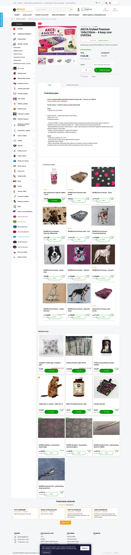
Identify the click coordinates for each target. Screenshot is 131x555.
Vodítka (20, 140)
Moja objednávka (70, 3)
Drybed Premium (17, 54)
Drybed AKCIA (16, 47)
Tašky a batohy (22, 156)
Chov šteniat (21, 98)
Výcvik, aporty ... (22, 166)
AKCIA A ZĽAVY (22, 257)
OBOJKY (20, 145)
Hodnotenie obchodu (65, 501)
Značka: (85, 26)
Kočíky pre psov (22, 151)
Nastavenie (46, 552)
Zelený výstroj (22, 221)
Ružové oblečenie (23, 216)
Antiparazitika (22, 39)
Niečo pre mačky (22, 252)
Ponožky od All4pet (23, 196)
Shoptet (116, 553)
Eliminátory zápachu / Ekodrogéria (24, 124)
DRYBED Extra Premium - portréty (21, 63)
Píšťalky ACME (22, 176)
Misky (19, 181)
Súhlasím (84, 548)
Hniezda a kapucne (23, 119)
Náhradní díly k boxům (24, 78)
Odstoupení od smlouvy (72, 544)
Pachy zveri (21, 171)
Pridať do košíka (104, 70)
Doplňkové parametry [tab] (72, 85)
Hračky (20, 186)
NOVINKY (20, 29)
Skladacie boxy (22, 73)
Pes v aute (21, 68)
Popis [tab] (49, 85)
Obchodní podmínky (72, 539)
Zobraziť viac (65, 522)
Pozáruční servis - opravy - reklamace (54, 3)
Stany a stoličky (22, 135)
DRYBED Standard (18, 50)
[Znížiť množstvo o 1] (82, 70)
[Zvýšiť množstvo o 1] (90, 70)
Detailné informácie (85, 49)
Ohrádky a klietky (23, 93)
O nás (14, 3)
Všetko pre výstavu (23, 161)
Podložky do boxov (23, 83)
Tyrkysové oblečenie (24, 237)
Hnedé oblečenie (22, 242)
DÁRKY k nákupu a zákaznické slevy (33, 3)
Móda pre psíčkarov (23, 201)
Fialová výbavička (23, 247)
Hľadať (71, 9)
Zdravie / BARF (22, 191)
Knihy (19, 206)
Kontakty (20, 3)
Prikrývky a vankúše (23, 114)
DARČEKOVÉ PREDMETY (25, 34)
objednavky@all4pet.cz (23, 536)
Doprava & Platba (71, 536)
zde (75, 548)
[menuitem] (17, 15)
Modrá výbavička (22, 227)
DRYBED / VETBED (23, 44)
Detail (78, 200)
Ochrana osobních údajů (73, 541)
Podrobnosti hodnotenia (103, 40)
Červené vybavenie (23, 232)
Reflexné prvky (22, 109)
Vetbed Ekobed (17, 60)
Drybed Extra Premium (19, 57)
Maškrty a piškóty (23, 103)
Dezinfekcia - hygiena (24, 130)
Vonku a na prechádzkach (25, 211)
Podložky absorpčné (23, 88)
